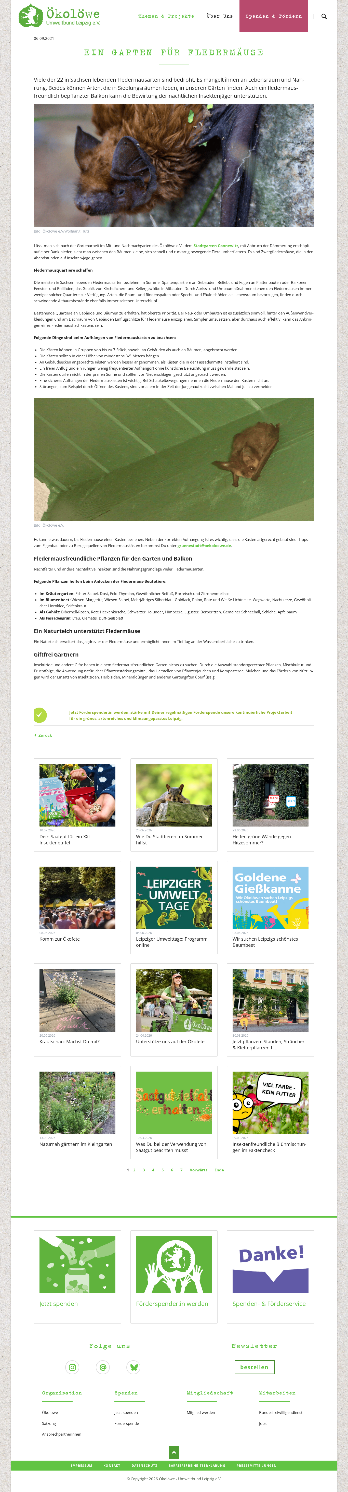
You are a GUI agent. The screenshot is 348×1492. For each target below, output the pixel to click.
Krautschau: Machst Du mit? (69, 1041)
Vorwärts (198, 1169)
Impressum (81, 1465)
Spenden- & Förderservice (269, 1303)
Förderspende (126, 1423)
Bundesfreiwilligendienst (280, 1412)
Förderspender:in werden (172, 1303)
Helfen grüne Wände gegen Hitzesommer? (262, 839)
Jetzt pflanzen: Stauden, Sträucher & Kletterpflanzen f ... (268, 1044)
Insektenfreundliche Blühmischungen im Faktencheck (269, 1147)
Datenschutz (144, 1465)
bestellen (254, 1367)
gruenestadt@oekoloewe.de (204, 545)
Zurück (45, 735)
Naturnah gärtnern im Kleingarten (75, 1144)
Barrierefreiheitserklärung (197, 1465)
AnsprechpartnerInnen (61, 1434)
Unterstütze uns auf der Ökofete (170, 1041)
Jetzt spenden (58, 1303)
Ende (219, 1169)
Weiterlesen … (83, 810)
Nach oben (174, 1452)
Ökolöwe (50, 1412)
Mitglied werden (201, 1412)
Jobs (262, 1423)
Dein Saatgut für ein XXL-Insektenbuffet (65, 839)
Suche (324, 12)
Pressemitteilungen (257, 1465)
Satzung (49, 1423)
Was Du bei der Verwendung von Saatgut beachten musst (171, 1147)
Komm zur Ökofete (59, 939)
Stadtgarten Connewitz (216, 245)
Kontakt (111, 1465)
